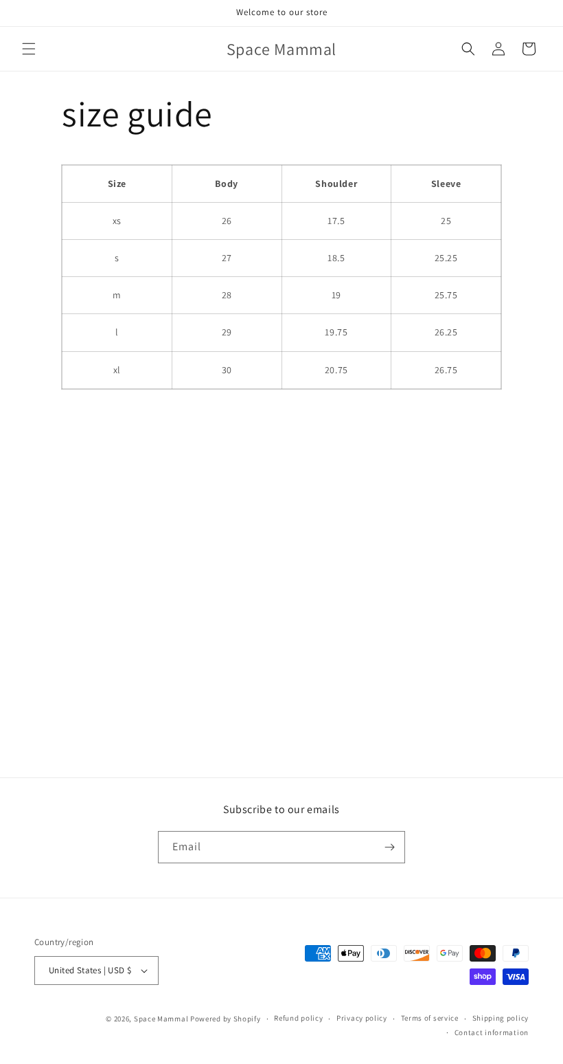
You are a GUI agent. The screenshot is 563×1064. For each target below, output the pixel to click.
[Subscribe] (389, 847)
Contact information (492, 1032)
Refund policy (298, 1018)
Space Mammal (161, 1018)
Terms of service (430, 1018)
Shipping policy (500, 1018)
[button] (29, 49)
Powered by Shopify (225, 1018)
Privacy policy (361, 1018)
